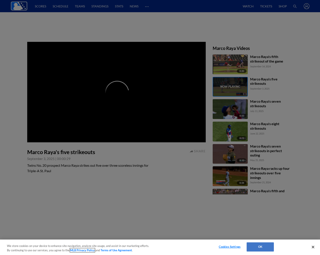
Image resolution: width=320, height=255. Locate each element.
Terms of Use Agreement (116, 250)
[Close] (313, 247)
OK (260, 246)
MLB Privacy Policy (82, 250)
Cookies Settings (230, 246)
